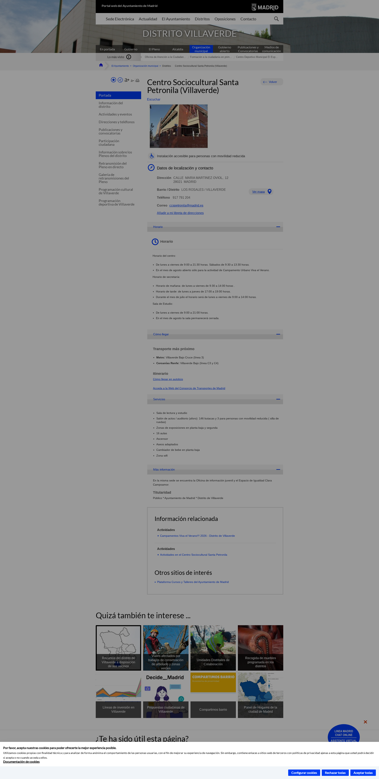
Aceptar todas (363, 772)
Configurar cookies (304, 772)
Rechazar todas (335, 772)
